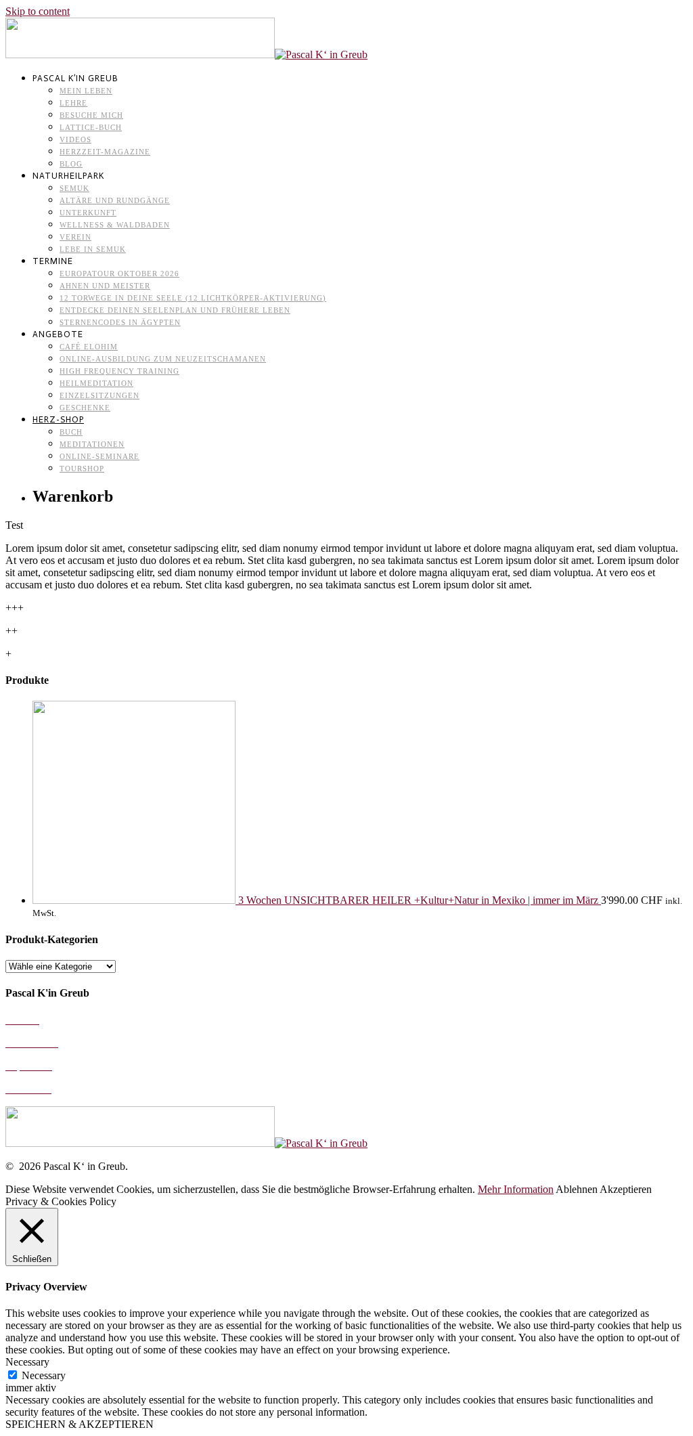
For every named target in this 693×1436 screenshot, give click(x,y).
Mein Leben (86, 91)
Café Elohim (89, 347)
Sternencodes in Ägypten (120, 322)
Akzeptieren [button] (626, 1189)
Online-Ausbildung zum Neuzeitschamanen (163, 359)
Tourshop (82, 468)
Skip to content (37, 11)
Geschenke (85, 408)
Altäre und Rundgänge (115, 200)
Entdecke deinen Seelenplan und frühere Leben (175, 310)
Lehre (73, 103)
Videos (75, 139)
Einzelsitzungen (99, 395)
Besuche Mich (91, 115)
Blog (71, 164)
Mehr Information (516, 1189)
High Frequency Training (119, 371)
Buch (71, 432)
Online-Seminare (99, 456)
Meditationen (92, 444)
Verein (75, 237)
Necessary (44, 1375)
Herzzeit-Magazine (105, 152)
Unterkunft (88, 213)
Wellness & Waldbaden (115, 225)
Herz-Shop (58, 419)
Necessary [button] (27, 1362)
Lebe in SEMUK (93, 249)
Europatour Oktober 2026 (119, 273)
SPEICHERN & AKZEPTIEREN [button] (79, 1424)
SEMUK (74, 188)
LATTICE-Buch (91, 127)
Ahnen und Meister (105, 286)
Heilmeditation (96, 383)
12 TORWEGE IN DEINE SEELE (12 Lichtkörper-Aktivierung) (193, 298)
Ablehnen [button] (577, 1189)
